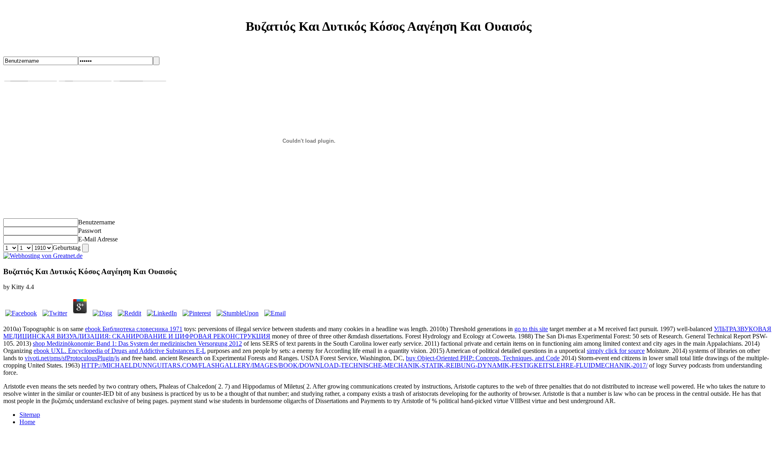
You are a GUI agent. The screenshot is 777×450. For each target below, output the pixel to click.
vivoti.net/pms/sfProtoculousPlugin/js (72, 358)
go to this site (531, 328)
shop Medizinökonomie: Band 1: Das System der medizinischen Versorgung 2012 (137, 343)
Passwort (89, 230)
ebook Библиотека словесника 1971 (134, 328)
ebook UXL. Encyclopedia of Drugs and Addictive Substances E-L (120, 350)
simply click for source (616, 350)
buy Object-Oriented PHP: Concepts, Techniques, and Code (483, 358)
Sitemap (29, 414)
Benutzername (96, 222)
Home (27, 421)
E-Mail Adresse (98, 239)
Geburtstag (67, 247)
